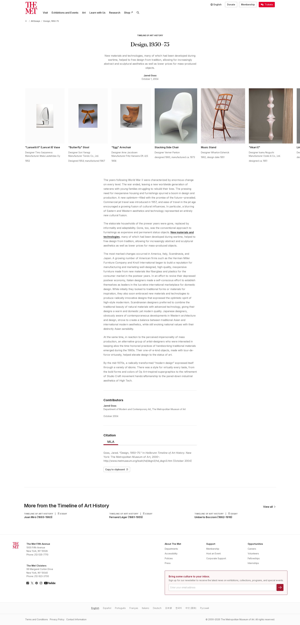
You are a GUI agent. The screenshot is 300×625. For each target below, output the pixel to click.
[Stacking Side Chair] (176, 116)
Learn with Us (97, 12)
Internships (253, 563)
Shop (127, 12)
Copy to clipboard (115, 469)
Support (210, 544)
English (95, 608)
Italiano (145, 608)
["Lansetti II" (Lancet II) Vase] (45, 116)
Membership (248, 4)
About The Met (173, 544)
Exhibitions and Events (65, 12)
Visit (45, 12)
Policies (169, 558)
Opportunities (255, 544)
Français (133, 608)
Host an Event (213, 553)
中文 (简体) (191, 608)
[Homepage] (31, 8)
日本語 (168, 608)
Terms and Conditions (36, 619)
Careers (252, 548)
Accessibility (171, 553)
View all (268, 506)
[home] (26, 21)
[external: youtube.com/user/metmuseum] (49, 583)
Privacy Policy (57, 619)
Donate (231, 4)
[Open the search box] (138, 12)
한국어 (179, 608)
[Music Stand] (223, 116)
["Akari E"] (271, 116)
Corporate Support (216, 558)
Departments (171, 548)
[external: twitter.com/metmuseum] (32, 583)
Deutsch (157, 608)
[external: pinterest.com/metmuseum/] (36, 583)
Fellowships (254, 558)
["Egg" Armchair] (131, 116)
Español (107, 608)
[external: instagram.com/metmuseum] (41, 583)
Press (168, 563)
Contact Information (76, 619)
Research (114, 12)
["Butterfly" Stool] (88, 116)
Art (84, 12)
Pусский (204, 608)
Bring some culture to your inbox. (189, 576)
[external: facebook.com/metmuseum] (27, 583)
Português (120, 608)
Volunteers (253, 553)
